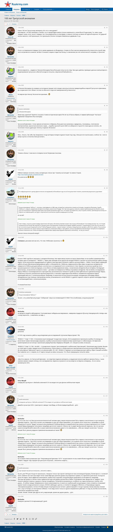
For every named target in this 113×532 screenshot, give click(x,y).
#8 (107, 170)
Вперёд (14, 24)
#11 (107, 255)
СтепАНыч (10, 197)
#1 (107, 27)
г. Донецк (13, 322)
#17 (107, 396)
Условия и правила (69, 527)
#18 (107, 415)
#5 (107, 105)
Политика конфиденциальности (85, 527)
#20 (107, 496)
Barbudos (11, 57)
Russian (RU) (9, 527)
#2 (107, 47)
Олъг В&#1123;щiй (10, 366)
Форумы (17, 9)
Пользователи (47, 9)
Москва (14, 81)
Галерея (36, 9)
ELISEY (11, 179)
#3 (107, 67)
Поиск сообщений (21, 12)
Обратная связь (58, 527)
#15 (107, 356)
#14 (107, 326)
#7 (107, 150)
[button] (31, 9)
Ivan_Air (8, 21)
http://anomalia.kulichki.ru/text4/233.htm (30, 175)
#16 (107, 377)
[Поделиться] (104, 28)
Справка (97, 527)
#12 (107, 288)
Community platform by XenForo (57, 530)
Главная (8, 9)
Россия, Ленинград (11, 373)
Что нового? (26, 9)
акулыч (10, 76)
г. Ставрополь (12, 344)
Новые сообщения (9, 12)
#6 (107, 132)
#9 (107, 188)
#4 (107, 85)
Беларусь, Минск (11, 43)
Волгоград (13, 101)
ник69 (11, 318)
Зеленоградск (12, 204)
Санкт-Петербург (11, 63)
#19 (107, 464)
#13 (107, 308)
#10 (107, 237)
